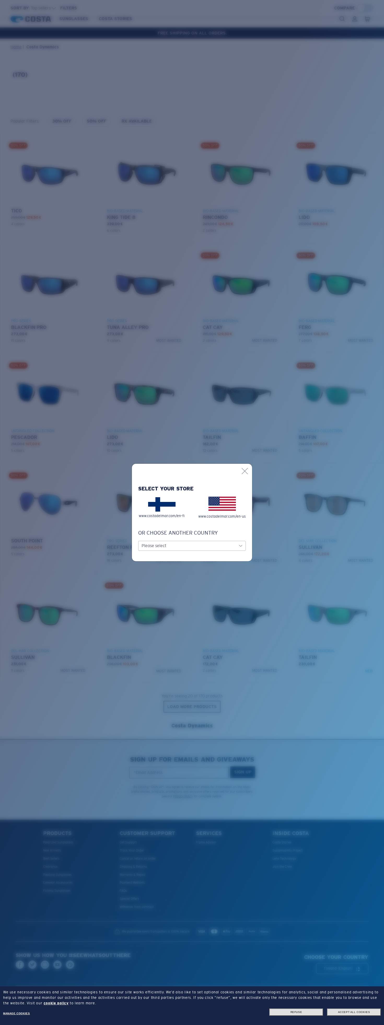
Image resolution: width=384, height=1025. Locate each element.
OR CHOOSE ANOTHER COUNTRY (178, 533)
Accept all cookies (354, 1012)
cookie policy (56, 1003)
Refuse (296, 1012)
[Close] (244, 471)
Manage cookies (16, 1013)
